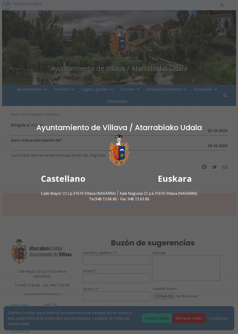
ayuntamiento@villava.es (119, 204)
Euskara (175, 178)
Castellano (63, 178)
